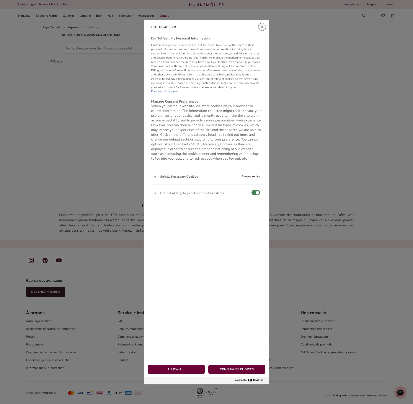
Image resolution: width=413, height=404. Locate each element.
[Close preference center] (262, 26)
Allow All (176, 369)
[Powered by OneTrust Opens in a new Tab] (250, 380)
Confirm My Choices (237, 369)
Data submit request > (165, 91)
